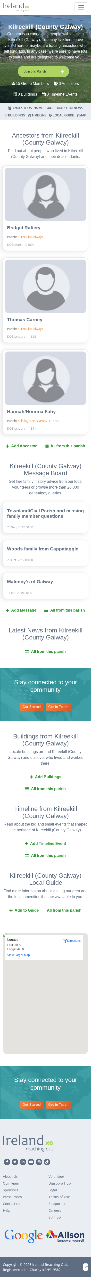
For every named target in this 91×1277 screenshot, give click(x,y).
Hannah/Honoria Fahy (31, 411)
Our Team (11, 1183)
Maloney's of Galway (30, 581)
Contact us (11, 1203)
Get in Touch (58, 707)
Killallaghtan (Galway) (33, 420)
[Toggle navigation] (81, 7)
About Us (10, 1176)
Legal (53, 1190)
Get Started (32, 707)
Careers (55, 1210)
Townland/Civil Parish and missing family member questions (45, 513)
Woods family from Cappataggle (42, 548)
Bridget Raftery (24, 227)
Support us (57, 1203)
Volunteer (56, 1176)
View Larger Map (18, 955)
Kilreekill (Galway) (30, 237)
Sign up (55, 1217)
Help (6, 1210)
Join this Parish (35, 71)
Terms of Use (59, 1197)
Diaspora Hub (60, 1183)
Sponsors (10, 1190)
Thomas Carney (24, 319)
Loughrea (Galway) (66, 412)
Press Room (12, 1197)
